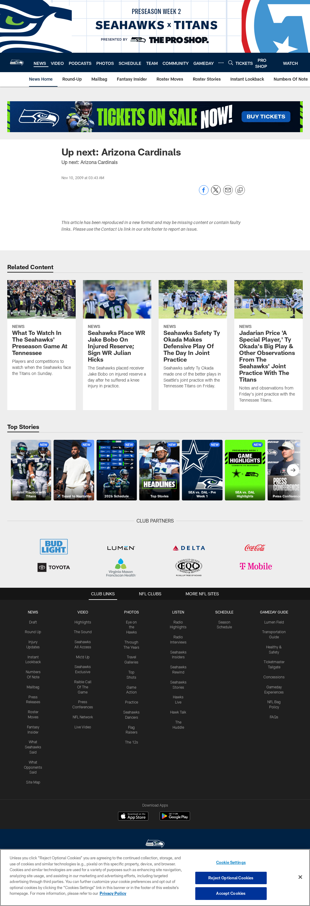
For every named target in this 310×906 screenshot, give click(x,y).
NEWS (33, 612)
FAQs (274, 717)
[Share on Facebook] (204, 193)
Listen (178, 612)
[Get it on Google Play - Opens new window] (175, 819)
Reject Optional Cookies (230, 877)
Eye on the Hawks (131, 627)
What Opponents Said (33, 767)
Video (83, 612)
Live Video (82, 727)
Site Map (33, 782)
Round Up (33, 632)
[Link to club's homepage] (17, 62)
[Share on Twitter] (216, 193)
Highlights (82, 622)
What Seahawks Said (33, 747)
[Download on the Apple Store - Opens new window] (133, 817)
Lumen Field (274, 622)
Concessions (274, 677)
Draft (33, 622)
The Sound (83, 632)
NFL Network (83, 717)
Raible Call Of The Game (82, 687)
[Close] (300, 877)
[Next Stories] (293, 470)
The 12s (131, 742)
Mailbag (33, 687)
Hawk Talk (178, 712)
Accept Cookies (231, 893)
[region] (155, 877)
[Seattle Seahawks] (155, 844)
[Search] (230, 63)
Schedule (224, 612)
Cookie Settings (231, 862)
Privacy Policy (113, 893)
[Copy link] (240, 190)
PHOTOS (131, 612)
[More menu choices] (221, 62)
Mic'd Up (83, 657)
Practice (131, 702)
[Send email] (228, 193)
